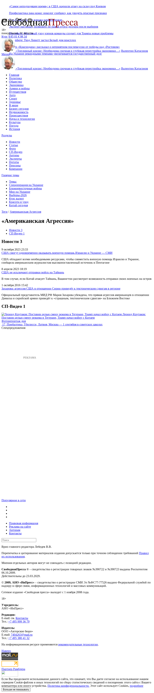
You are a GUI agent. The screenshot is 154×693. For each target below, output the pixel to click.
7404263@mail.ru (21, 634)
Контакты (15, 533)
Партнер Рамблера (13, 669)
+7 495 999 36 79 (18, 621)
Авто (12, 95)
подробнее (136, 685)
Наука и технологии (22, 118)
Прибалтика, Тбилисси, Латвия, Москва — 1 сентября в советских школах (55, 324)
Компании (15, 168)
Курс (5, 36)
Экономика (16, 85)
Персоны (15, 165)
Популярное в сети (14, 500)
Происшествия (18, 115)
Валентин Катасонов (134, 50)
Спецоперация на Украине (26, 185)
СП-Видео (15, 152)
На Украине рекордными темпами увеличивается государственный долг (55, 53)
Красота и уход (18, 202)
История (14, 129)
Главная (14, 74)
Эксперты (15, 158)
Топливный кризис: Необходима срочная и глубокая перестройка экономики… (68, 50)
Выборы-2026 (18, 195)
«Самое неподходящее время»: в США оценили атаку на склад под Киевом (57, 6)
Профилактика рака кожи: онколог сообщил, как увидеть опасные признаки (58, 13)
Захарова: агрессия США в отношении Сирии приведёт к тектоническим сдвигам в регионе (61, 288)
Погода (13, 125)
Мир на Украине (19, 191)
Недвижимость (18, 112)
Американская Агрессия (25, 211)
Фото (12, 148)
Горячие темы (10, 175)
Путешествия (17, 91)
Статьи (13, 145)
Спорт (13, 98)
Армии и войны (19, 88)
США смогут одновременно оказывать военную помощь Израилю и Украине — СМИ (57, 252)
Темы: (13, 181)
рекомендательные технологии (78, 644)
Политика (15, 78)
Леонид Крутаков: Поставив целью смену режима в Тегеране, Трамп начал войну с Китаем (74, 316)
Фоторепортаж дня (14, 321)
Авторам (14, 530)
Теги (5, 211)
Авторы (14, 155)
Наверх (6, 650)
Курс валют (16, 198)
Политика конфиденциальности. (68, 685)
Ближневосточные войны (25, 188)
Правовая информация (23, 523)
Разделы (7, 135)
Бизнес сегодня (19, 108)
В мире (13, 105)
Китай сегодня (18, 205)
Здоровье (15, 102)
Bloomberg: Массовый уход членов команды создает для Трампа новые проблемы (61, 33)
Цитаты (14, 162)
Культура (14, 122)
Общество (15, 81)
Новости (14, 141)
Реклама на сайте (20, 526)
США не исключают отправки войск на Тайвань (33, 272)
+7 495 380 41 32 (18, 638)
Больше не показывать (16, 689)
